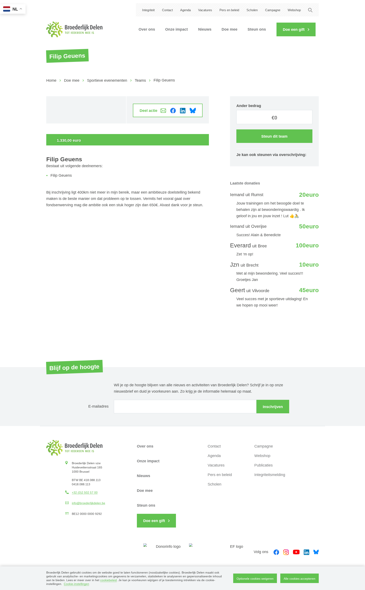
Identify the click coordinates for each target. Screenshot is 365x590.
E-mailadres (98, 406)
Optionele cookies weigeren (255, 578)
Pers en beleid (229, 10)
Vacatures (205, 10)
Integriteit (148, 10)
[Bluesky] (316, 551)
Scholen (252, 10)
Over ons (147, 29)
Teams (140, 80)
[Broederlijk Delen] (74, 29)
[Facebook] (276, 551)
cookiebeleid (108, 580)
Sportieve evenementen (107, 80)
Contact (167, 10)
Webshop (294, 10)
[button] (296, 29)
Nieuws (204, 29)
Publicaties (263, 465)
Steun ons (257, 29)
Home (51, 80)
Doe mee (229, 29)
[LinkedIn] (306, 551)
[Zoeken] (310, 9)
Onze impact (176, 29)
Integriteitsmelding (269, 475)
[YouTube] (296, 551)
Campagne (272, 10)
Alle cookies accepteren (299, 578)
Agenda (185, 10)
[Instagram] (286, 551)
